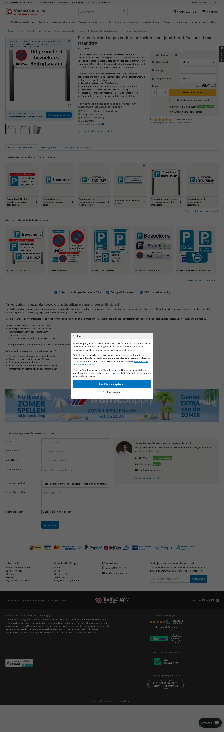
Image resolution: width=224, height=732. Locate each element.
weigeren (114, 372)
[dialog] (112, 366)
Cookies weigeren (112, 392)
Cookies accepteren (112, 384)
